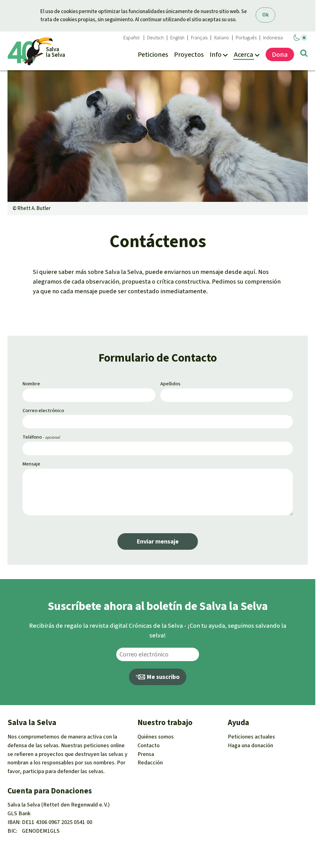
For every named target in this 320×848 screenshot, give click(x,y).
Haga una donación (250, 745)
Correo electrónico (43, 410)
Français (199, 37)
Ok (265, 14)
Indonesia (273, 37)
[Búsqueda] (304, 54)
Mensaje (31, 464)
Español (131, 37)
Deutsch (155, 37)
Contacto (149, 745)
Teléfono (32, 437)
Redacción (150, 762)
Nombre (31, 383)
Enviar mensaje (158, 541)
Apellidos (170, 383)
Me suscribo (162, 677)
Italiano (221, 37)
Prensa (146, 754)
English (177, 37)
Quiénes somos (156, 736)
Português (246, 37)
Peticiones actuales (251, 736)
